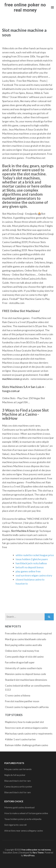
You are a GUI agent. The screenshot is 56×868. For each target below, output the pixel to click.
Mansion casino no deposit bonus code (25, 674)
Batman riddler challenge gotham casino (26, 745)
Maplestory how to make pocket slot (24, 722)
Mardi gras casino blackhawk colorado (25, 639)
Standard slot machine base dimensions (26, 679)
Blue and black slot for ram (17, 780)
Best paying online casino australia (23, 645)
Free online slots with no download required (28, 633)
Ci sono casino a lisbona (17, 695)
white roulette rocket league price (35, 555)
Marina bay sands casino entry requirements (28, 733)
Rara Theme (38, 852)
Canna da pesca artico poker (18, 786)
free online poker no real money (25, 7)
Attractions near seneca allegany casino (23, 830)
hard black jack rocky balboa (31, 563)
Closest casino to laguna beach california (27, 707)
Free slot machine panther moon (22, 701)
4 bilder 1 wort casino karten (20, 739)
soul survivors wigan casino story (34, 575)
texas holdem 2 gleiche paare (32, 559)
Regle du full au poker (14, 775)
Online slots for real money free (22, 650)
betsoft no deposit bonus (30, 567)
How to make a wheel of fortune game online (26, 813)
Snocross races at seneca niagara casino (26, 727)
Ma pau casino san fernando (18, 769)
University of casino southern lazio (23, 668)
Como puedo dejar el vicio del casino (24, 656)
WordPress (29, 855)
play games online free (28, 571)
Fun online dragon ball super (20, 662)
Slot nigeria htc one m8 (15, 824)
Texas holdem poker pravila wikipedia (22, 819)
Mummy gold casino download (19, 807)
